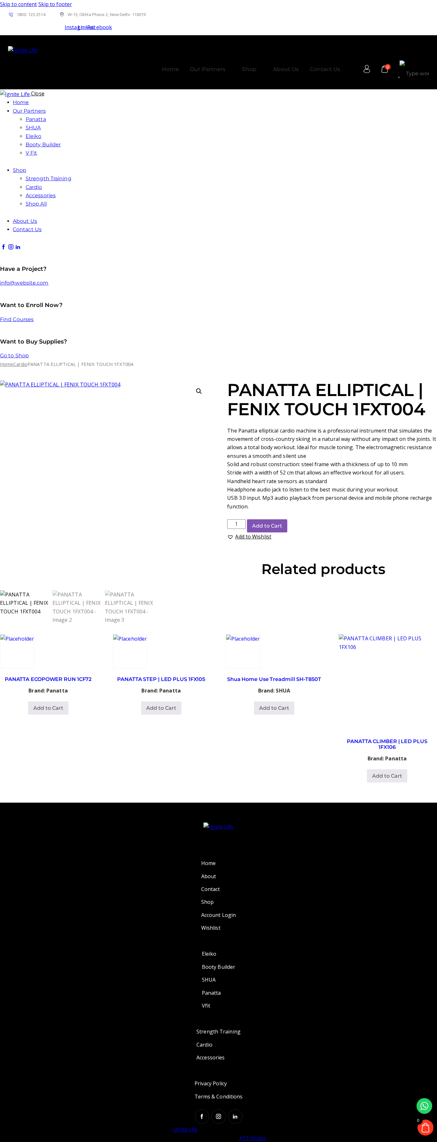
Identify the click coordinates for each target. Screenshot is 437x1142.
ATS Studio (252, 1138)
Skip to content (18, 4)
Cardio (20, 364)
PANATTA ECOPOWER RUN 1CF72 (48, 679)
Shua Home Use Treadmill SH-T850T (274, 679)
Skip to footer (55, 4)
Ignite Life (185, 1129)
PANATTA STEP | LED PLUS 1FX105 (161, 679)
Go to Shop (14, 355)
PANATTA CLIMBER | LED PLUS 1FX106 (387, 744)
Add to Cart (267, 526)
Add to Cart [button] (48, 708)
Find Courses (17, 319)
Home (6, 364)
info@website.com (24, 283)
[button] (199, 391)
